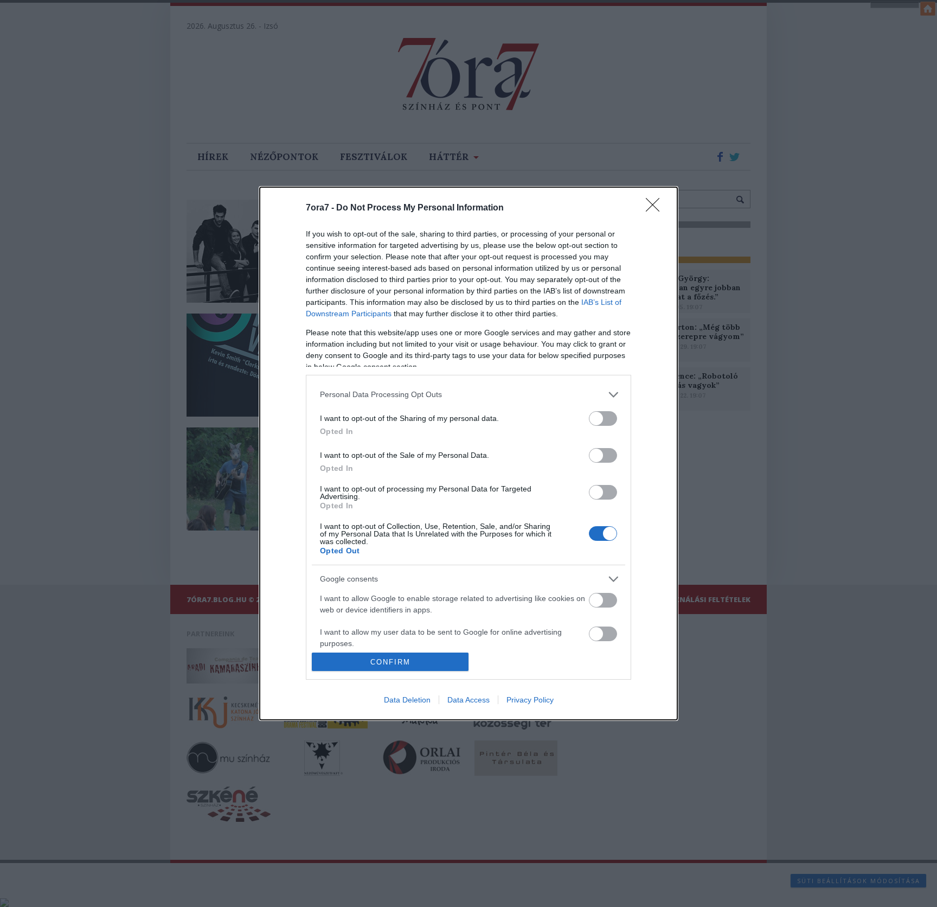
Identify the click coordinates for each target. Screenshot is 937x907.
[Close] (656, 208)
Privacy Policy (530, 699)
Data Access (468, 699)
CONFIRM (390, 662)
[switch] (603, 418)
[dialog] (468, 453)
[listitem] (468, 394)
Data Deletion (407, 699)
